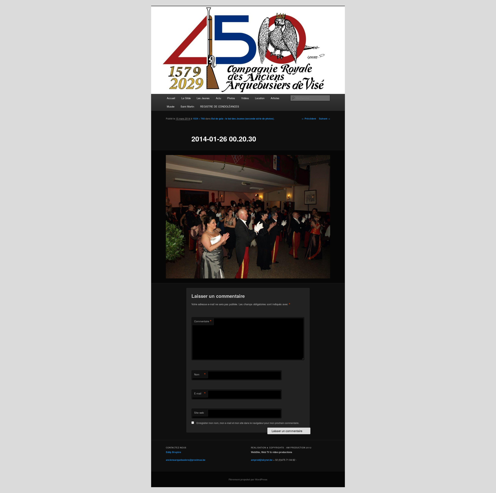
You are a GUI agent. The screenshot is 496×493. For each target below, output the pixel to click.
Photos (231, 98)
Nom (200, 374)
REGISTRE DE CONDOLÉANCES (219, 106)
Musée (170, 106)
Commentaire (203, 321)
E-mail (200, 393)
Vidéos (245, 98)
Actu (218, 98)
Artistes (275, 98)
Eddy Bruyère (173, 452)
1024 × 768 (199, 118)
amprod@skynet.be (262, 460)
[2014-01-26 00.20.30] (248, 216)
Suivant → (324, 118)
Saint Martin (187, 106)
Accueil (171, 98)
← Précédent (309, 118)
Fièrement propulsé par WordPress (248, 479)
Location (259, 98)
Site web (199, 412)
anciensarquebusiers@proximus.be (185, 460)
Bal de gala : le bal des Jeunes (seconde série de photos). (242, 118)
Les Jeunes (203, 98)
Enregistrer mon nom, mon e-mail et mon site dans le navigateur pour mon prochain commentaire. (247, 423)
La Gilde (186, 98)
